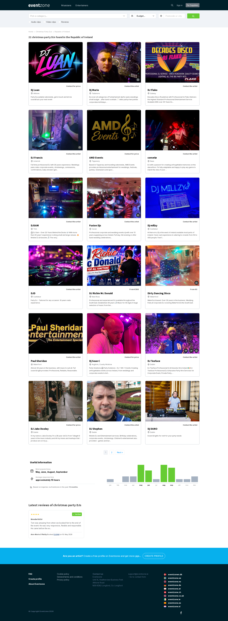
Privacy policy (63, 580)
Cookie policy (63, 574)
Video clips (51, 22)
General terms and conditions (69, 577)
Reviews (65, 22)
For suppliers (192, 5)
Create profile (154, 556)
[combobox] (174, 15)
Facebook (181, 613)
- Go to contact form (137, 577)
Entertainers (81, 5)
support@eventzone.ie (138, 574)
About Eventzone (36, 584)
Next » (120, 452)
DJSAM (56, 534)
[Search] (172, 5)
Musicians (66, 5)
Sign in (179, 5)
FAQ (30, 574)
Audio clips (36, 22)
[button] (77, 15)
